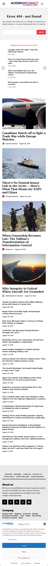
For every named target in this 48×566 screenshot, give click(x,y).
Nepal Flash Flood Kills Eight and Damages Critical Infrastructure (21, 312)
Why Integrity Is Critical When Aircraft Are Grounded (23, 83)
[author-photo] (3, 143)
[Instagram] (10, 502)
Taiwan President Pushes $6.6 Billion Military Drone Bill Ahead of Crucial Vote (22, 303)
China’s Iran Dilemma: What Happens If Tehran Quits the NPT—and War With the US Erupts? (22, 447)
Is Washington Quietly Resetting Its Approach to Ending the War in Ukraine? (22, 407)
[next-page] (45, 68)
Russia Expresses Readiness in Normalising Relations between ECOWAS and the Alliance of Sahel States (23, 427)
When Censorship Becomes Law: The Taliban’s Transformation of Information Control (22, 73)
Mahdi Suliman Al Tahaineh (14, 296)
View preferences (24, 558)
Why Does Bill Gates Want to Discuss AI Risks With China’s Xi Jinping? (22, 322)
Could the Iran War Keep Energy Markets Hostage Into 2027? (20, 331)
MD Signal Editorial (12, 196)
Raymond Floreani (11, 143)
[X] (22, 502)
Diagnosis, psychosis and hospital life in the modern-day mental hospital (22, 388)
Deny (24, 552)
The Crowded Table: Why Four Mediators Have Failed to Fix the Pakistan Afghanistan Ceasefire (24, 398)
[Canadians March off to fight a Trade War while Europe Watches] (24, 113)
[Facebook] (4, 502)
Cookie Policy (14, 563)
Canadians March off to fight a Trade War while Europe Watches (23, 51)
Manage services (12, 539)
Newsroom (9, 249)
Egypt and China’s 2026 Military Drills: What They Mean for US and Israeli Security (21, 379)
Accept (24, 545)
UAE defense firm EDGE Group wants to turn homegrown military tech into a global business (23, 438)
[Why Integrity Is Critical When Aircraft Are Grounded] (24, 269)
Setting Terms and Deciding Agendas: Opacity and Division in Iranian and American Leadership (23, 416)
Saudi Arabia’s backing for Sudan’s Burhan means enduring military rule (21, 350)
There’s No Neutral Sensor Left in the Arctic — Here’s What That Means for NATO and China (23, 61)
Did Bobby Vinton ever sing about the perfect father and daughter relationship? (22, 341)
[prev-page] (3, 68)
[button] (45, 524)
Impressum (37, 563)
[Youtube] (28, 502)
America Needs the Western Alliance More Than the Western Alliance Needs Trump (23, 360)
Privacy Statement (26, 563)
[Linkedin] (16, 502)
